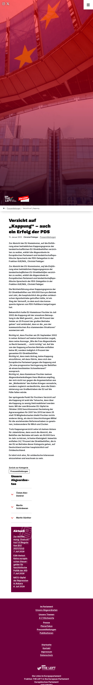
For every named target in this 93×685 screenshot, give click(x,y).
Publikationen (46, 633)
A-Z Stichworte (46, 618)
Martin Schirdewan (22, 506)
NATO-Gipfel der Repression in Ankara (20, 580)
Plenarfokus (47, 626)
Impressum (46, 652)
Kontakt (46, 648)
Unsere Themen (46, 614)
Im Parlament (46, 606)
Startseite (46, 645)
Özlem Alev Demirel (21, 494)
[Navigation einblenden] (88, 4)
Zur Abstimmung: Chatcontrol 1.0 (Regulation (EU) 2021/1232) (21, 542)
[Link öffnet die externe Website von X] (7, 3)
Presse (46, 622)
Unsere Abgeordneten (46, 610)
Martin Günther (23, 518)
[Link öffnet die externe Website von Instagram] (3, 3)
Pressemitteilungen (14, 208)
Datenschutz (46, 655)
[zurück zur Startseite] (16, 198)
